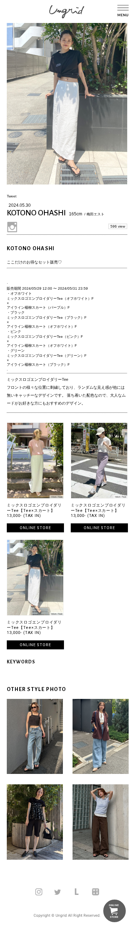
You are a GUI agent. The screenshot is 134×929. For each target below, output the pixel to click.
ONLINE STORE (35, 528)
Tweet (11, 196)
